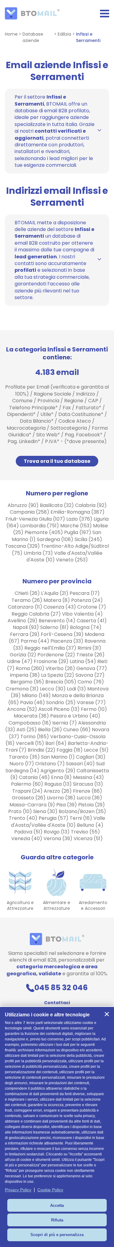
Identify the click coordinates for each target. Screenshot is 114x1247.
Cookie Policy (50, 1189)
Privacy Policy (18, 1189)
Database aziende (32, 37)
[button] (106, 1014)
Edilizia (64, 34)
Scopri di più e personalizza (57, 1234)
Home (11, 34)
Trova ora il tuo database (57, 461)
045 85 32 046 (61, 987)
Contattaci (57, 1003)
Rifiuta (57, 1220)
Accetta (57, 1205)
